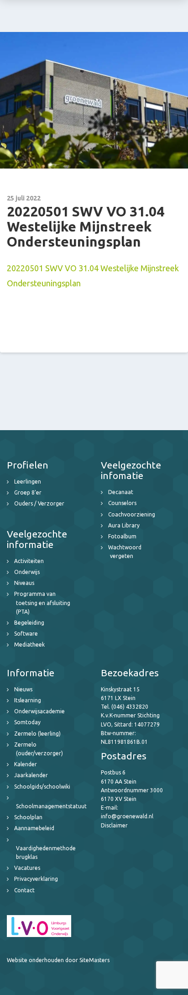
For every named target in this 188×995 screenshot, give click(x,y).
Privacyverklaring (36, 879)
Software (26, 634)
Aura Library (124, 525)
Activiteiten (29, 561)
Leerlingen (27, 481)
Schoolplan (28, 817)
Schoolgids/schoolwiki (42, 787)
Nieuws (23, 689)
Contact (24, 890)
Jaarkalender (31, 775)
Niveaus (24, 583)
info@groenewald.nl (127, 816)
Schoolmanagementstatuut (51, 806)
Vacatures (27, 868)
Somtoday (27, 722)
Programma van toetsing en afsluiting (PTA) (42, 602)
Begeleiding (29, 623)
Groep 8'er (28, 492)
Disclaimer (114, 825)
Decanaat (120, 492)
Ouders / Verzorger (39, 503)
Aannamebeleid (34, 828)
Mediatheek (29, 645)
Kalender (25, 764)
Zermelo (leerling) (37, 734)
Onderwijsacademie (39, 711)
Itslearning (27, 700)
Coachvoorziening (131, 514)
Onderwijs (27, 572)
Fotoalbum (122, 536)
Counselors (122, 503)
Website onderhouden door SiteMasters (58, 960)
